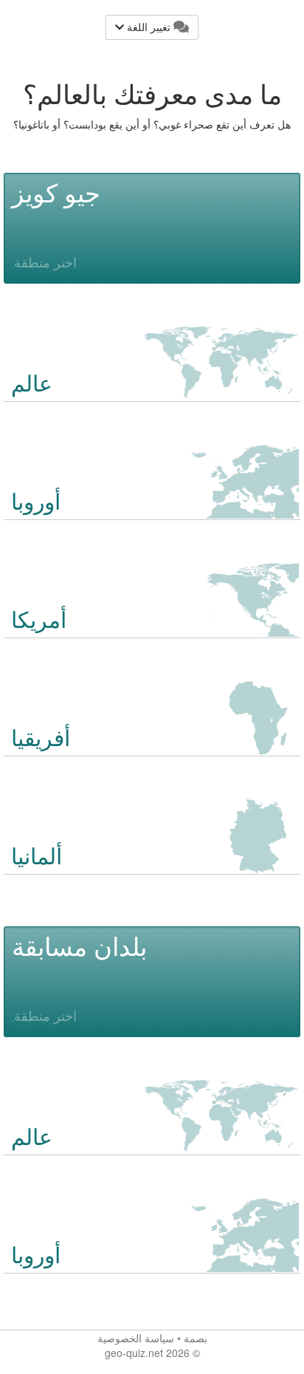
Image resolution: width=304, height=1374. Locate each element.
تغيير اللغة (148, 27)
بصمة (195, 1337)
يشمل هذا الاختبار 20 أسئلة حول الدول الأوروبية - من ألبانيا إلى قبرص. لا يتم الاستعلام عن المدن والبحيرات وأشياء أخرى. (146, 1258)
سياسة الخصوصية (135, 1337)
